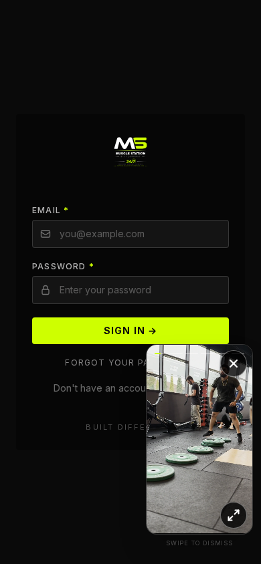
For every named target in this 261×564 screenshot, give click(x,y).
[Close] (233, 363)
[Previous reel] (173, 439)
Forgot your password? (130, 363)
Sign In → (130, 330)
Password (63, 266)
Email (50, 210)
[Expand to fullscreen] (233, 515)
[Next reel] (225, 439)
